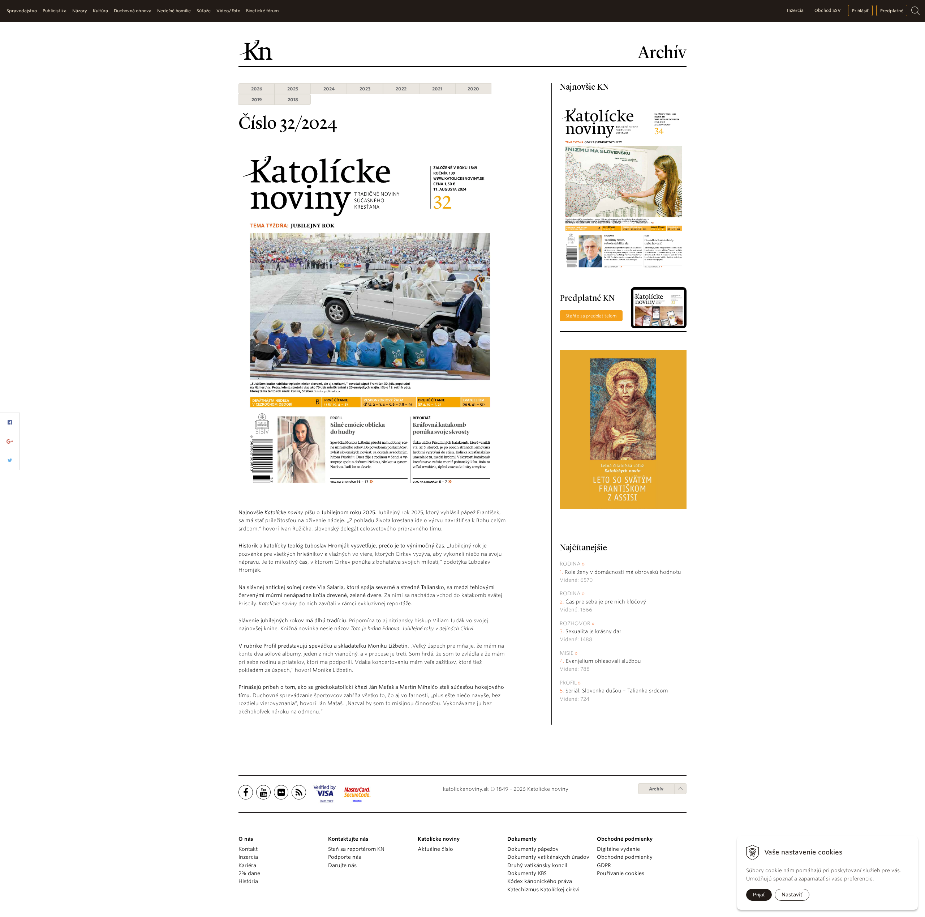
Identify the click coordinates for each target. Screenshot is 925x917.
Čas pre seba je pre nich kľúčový (605, 602)
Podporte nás (344, 857)
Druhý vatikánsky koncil (537, 865)
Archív (656, 789)
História (248, 881)
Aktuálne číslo (435, 849)
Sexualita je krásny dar (593, 631)
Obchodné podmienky (625, 857)
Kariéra (247, 865)
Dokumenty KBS (527, 873)
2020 (473, 88)
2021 (437, 88)
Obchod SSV (827, 10)
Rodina (570, 564)
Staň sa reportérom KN (356, 849)
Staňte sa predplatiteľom (591, 316)
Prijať (759, 894)
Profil (568, 683)
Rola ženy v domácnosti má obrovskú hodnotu (623, 572)
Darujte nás (342, 865)
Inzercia (795, 10)
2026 (256, 88)
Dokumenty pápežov (533, 849)
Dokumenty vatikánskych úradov (548, 857)
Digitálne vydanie (618, 849)
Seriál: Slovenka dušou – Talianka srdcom (616, 691)
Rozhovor (575, 623)
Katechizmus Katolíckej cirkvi (543, 889)
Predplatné (891, 10)
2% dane (249, 873)
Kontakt (248, 849)
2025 (292, 88)
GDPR (604, 865)
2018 (293, 99)
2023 (365, 88)
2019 (256, 99)
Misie (566, 653)
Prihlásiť (860, 10)
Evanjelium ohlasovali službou (603, 661)
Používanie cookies (620, 873)
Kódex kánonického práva (539, 881)
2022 (401, 88)
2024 (329, 88)
